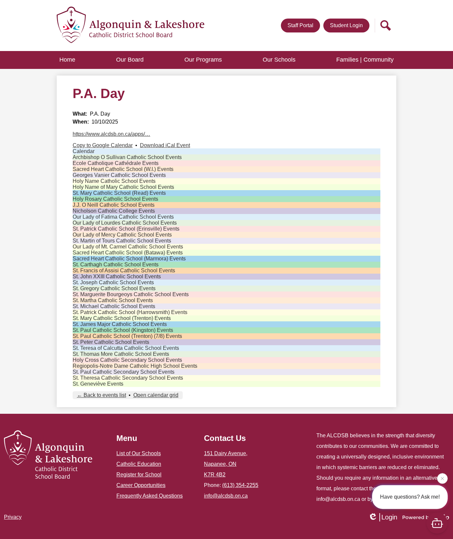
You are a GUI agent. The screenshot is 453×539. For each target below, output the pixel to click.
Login (389, 517)
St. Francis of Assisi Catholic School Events (124, 270)
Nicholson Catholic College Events (114, 211)
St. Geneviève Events (98, 384)
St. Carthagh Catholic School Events (116, 264)
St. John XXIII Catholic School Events (117, 276)
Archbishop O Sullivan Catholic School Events (127, 157)
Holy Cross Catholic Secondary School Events (127, 360)
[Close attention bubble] (442, 477)
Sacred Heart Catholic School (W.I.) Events (123, 169)
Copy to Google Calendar (103, 145)
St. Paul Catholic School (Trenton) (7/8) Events (127, 336)
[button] (129, 60)
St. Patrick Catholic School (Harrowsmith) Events (130, 312)
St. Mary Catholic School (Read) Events (119, 193)
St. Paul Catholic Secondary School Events (123, 372)
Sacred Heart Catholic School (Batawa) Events (128, 252)
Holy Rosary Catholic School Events (115, 199)
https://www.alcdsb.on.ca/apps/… (111, 134)
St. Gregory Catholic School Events (114, 288)
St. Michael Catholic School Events (114, 306)
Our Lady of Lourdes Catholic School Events (125, 223)
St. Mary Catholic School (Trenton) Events (122, 318)
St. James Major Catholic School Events (120, 324)
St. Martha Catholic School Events (113, 300)
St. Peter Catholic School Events (111, 342)
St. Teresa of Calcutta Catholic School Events (126, 348)
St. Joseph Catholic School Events (113, 282)
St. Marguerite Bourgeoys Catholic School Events (131, 294)
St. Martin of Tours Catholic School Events (122, 240)
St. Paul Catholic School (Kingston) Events (123, 330)
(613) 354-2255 (240, 485)
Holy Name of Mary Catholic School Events (123, 187)
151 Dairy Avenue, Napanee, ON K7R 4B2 (225, 464)
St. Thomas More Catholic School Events (121, 354)
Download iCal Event (165, 145)
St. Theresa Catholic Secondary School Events (128, 378)
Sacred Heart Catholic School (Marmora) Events (129, 258)
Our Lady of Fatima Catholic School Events (123, 217)
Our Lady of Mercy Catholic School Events (122, 235)
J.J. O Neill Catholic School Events (114, 205)
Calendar (84, 151)
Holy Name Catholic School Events (114, 181)
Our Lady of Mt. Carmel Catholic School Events (128, 246)
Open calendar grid (155, 395)
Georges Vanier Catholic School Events (119, 175)
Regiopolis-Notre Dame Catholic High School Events (135, 366)
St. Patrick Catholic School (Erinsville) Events (126, 229)
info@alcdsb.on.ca (226, 496)
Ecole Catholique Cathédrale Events (116, 163)
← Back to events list (101, 395)
